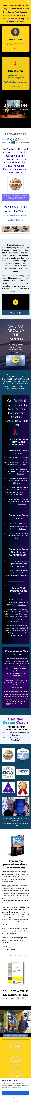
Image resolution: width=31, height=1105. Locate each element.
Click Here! (18, 453)
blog (23, 680)
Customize (15, 1097)
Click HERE (8, 15)
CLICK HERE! (15, 48)
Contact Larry (9, 691)
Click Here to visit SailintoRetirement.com (16, 313)
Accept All (15, 1093)
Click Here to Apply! (16, 495)
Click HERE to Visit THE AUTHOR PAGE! (16, 1021)
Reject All (15, 1101)
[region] (15, 1091)
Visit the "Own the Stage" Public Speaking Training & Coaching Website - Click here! (15, 197)
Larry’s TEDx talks (18, 682)
